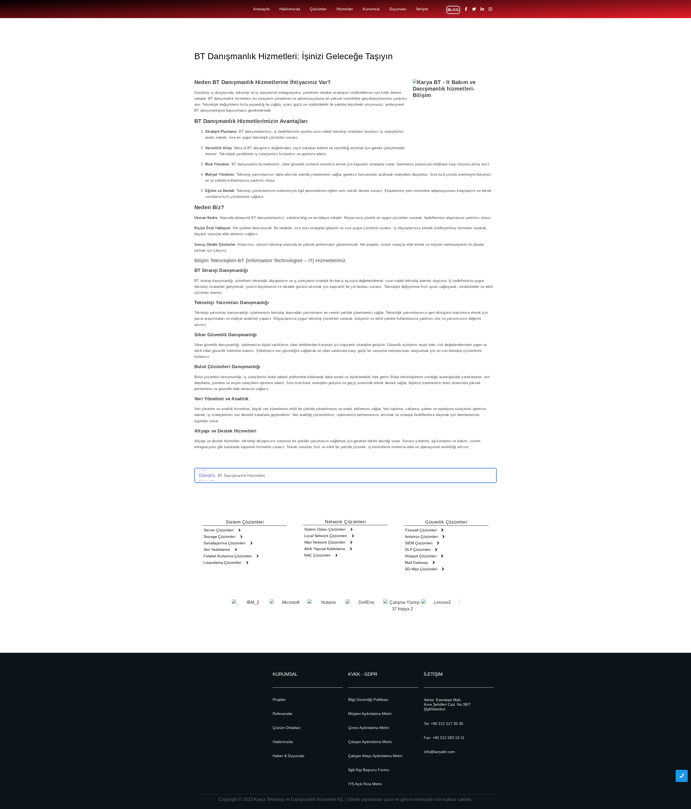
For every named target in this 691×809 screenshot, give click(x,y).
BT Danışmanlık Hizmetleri (241, 475)
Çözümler (318, 9)
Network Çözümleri (345, 521)
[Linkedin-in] (482, 9)
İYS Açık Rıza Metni (365, 784)
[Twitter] (474, 9)
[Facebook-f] (466, 9)
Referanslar (283, 713)
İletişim (422, 9)
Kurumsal (371, 9)
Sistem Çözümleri (245, 522)
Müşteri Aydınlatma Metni (369, 713)
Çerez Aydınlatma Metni (368, 727)
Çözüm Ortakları (287, 727)
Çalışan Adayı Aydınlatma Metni (375, 756)
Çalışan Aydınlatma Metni (370, 742)
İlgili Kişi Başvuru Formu (368, 770)
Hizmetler (345, 9)
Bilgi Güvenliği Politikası (368, 699)
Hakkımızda (289, 9)
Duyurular (398, 9)
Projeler (279, 699)
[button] (237, 606)
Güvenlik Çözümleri (446, 522)
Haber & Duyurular (288, 756)
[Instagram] (490, 9)
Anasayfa (261, 9)
